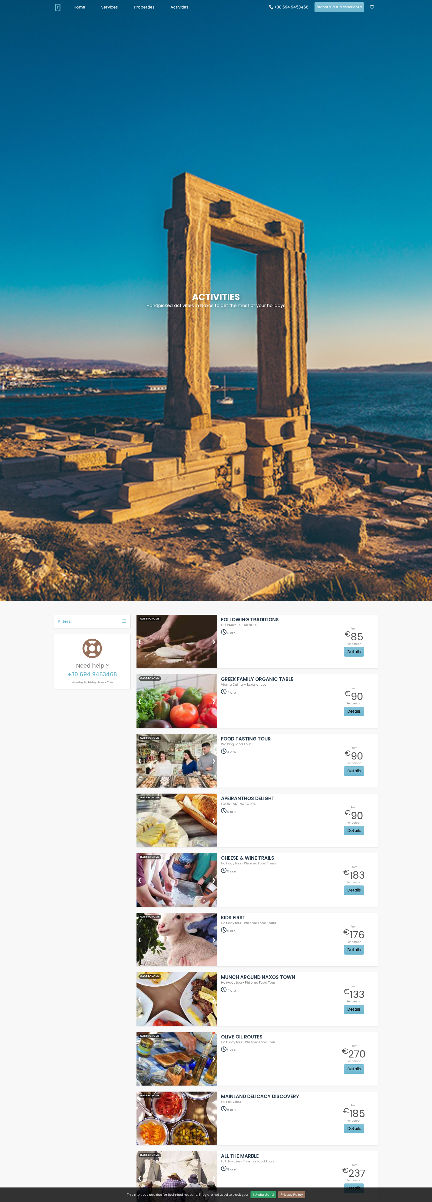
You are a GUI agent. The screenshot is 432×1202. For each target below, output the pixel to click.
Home (79, 7)
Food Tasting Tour (246, 738)
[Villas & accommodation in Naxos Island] (58, 7)
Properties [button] (144, 7)
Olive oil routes (241, 1036)
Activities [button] (179, 7)
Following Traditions (250, 619)
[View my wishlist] (372, 7)
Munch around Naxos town (258, 977)
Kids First (233, 917)
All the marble (240, 1156)
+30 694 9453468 (290, 7)
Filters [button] (64, 621)
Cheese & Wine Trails (247, 858)
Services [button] (109, 7)
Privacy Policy (292, 1194)
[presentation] (140, 641)
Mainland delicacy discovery (260, 1096)
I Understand (263, 1194)
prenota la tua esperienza (339, 7)
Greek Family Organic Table (257, 679)
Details (354, 652)
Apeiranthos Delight (247, 798)
